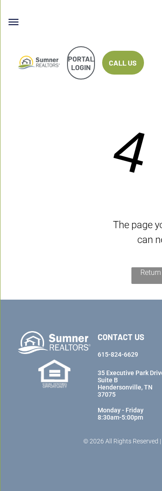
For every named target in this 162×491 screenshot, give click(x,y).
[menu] (13, 22)
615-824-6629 (118, 354)
